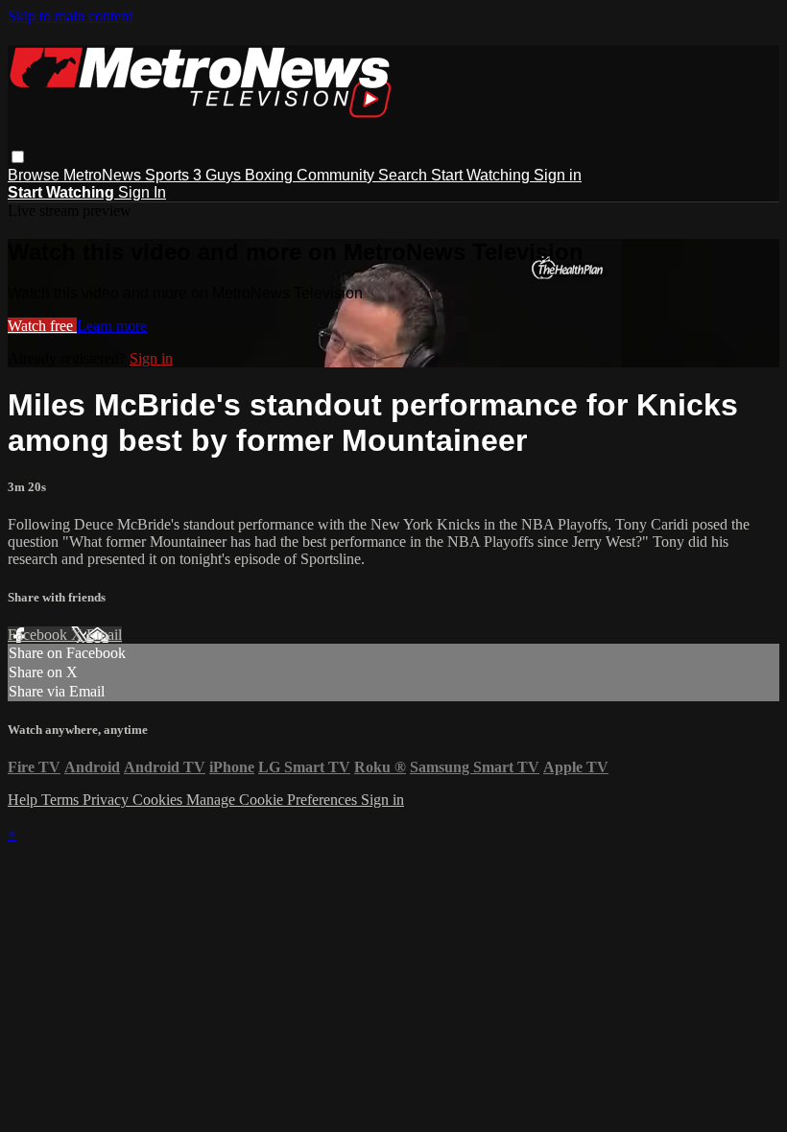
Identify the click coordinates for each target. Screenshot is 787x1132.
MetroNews (104, 175)
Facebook (39, 634)
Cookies (159, 799)
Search (404, 175)
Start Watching (482, 175)
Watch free (42, 326)
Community (337, 175)
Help (24, 799)
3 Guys (219, 175)
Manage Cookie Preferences (273, 799)
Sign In (142, 192)
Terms (62, 799)
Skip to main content (70, 16)
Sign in (558, 175)
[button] (18, 157)
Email (104, 634)
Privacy (107, 799)
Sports (169, 175)
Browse (35, 175)
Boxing (271, 175)
